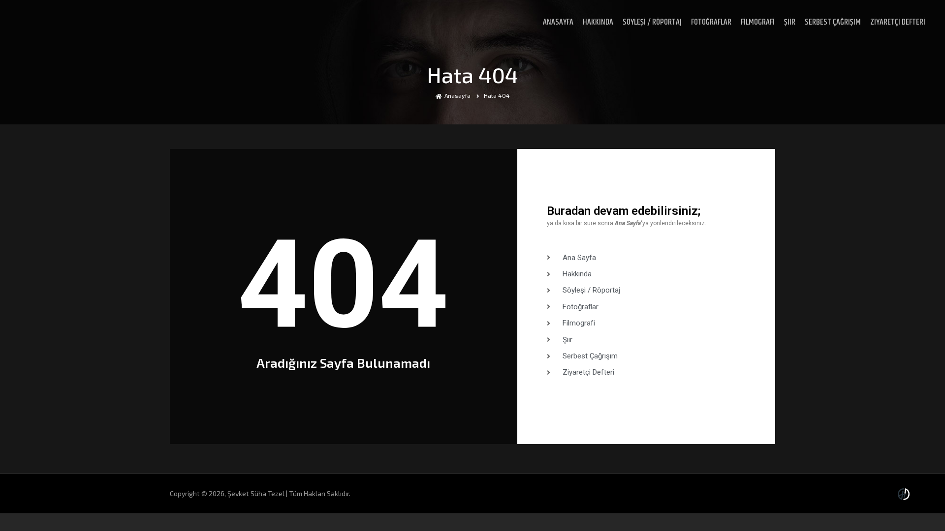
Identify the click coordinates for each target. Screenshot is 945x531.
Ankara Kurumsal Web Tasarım (905, 494)
